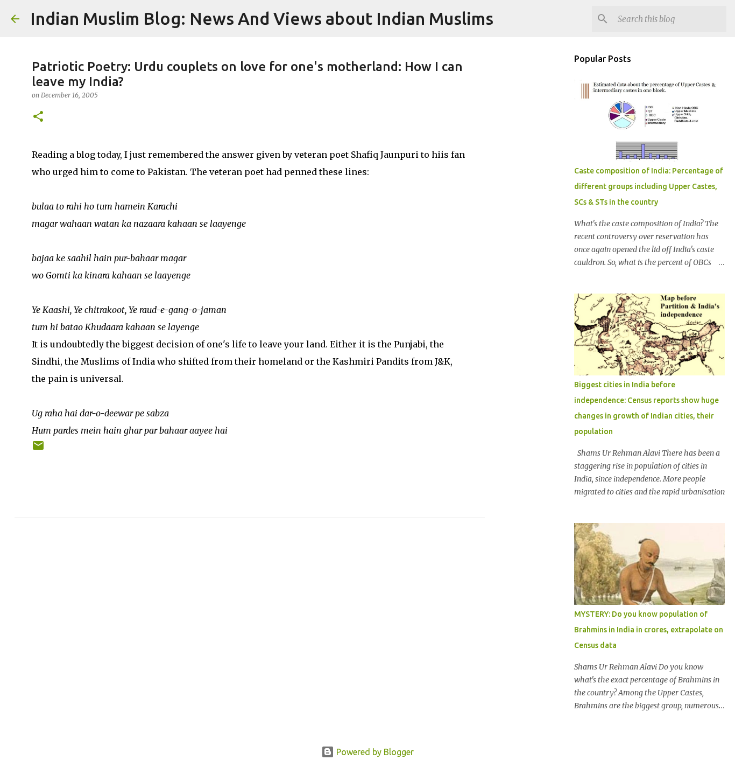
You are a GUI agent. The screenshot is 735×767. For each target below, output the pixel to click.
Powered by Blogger (374, 752)
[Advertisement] (249, 644)
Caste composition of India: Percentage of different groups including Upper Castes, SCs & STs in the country (648, 186)
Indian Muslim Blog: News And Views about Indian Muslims (261, 18)
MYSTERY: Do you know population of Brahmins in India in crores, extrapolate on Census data (648, 630)
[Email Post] (38, 449)
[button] (38, 117)
